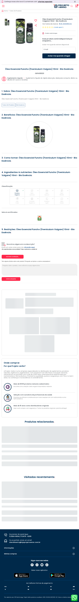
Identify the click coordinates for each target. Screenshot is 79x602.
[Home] (60, 6)
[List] (3, 6)
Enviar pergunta (11, 279)
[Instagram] (37, 564)
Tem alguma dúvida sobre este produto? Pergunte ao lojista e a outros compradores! (26, 261)
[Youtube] (42, 564)
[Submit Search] (71, 6)
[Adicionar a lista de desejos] (36, 20)
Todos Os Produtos (15, 11)
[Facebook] (32, 564)
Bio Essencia (20, 105)
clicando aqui (29, 247)
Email (46, 49)
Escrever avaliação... (12, 256)
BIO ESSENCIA (65, 24)
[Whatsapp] (46, 564)
